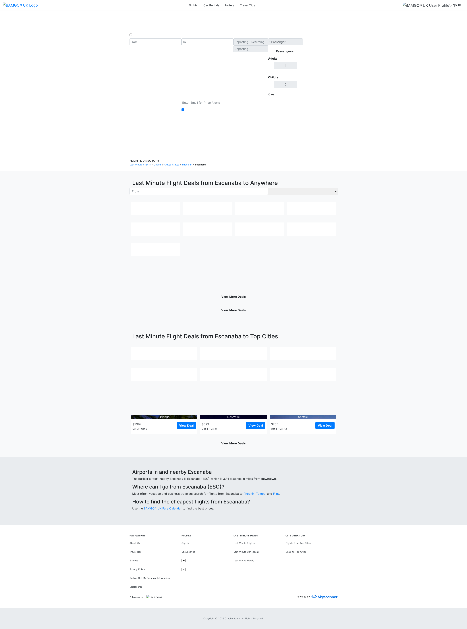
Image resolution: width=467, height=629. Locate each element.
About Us (135, 543)
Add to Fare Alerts (198, 110)
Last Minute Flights (244, 543)
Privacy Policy (225, 133)
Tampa (260, 493)
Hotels (229, 5)
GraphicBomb (232, 618)
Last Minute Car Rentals (247, 551)
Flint (276, 493)
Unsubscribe (188, 551)
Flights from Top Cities (298, 543)
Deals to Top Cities (295, 551)
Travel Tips (247, 5)
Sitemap (134, 560)
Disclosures (243, 133)
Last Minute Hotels (244, 560)
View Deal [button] (186, 425)
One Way (139, 35)
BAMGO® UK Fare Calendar (163, 508)
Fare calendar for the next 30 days (153, 101)
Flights (193, 5)
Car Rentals (211, 5)
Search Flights (320, 68)
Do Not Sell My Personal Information (150, 578)
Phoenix (249, 493)
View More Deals (233, 296)
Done (296, 94)
